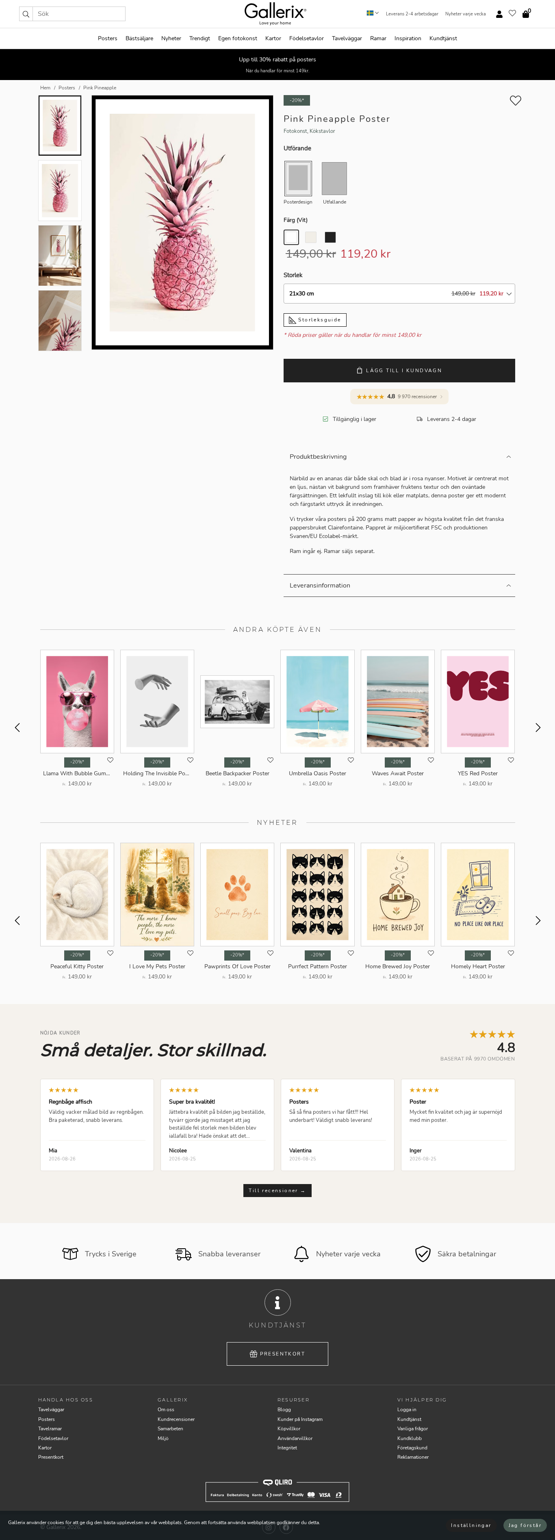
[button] (26, 14)
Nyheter (171, 38)
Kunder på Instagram (300, 1419)
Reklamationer (413, 1457)
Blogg (284, 1409)
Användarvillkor (295, 1438)
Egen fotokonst (237, 38)
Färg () (296, 220)
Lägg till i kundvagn (404, 370)
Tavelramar (50, 1428)
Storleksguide (318, 320)
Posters (107, 38)
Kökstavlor (322, 131)
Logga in (406, 1409)
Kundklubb (409, 1438)
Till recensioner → (277, 1190)
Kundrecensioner (176, 1419)
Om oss (166, 1409)
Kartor (273, 38)
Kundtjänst (443, 38)
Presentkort (282, 1354)
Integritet (287, 1448)
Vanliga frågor (412, 1428)
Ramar (378, 38)
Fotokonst (295, 131)
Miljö (163, 1438)
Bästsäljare (139, 38)
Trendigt (199, 38)
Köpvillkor (289, 1428)
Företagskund (412, 1448)
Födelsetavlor (306, 38)
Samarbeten (170, 1428)
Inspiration (408, 38)
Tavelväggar (347, 38)
